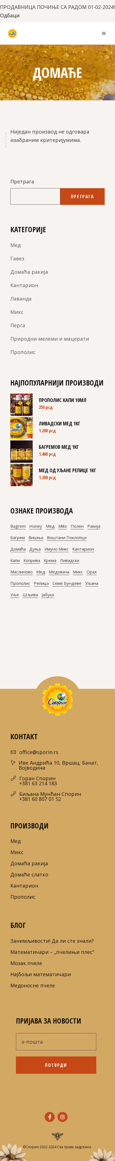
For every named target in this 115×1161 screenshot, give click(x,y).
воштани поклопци (67, 537)
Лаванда (21, 298)
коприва (31, 560)
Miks (62, 526)
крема (50, 560)
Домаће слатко (29, 874)
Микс (16, 312)
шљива (30, 594)
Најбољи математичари (40, 974)
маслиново (21, 572)
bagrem (18, 526)
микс (78, 572)
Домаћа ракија (29, 271)
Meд (15, 245)
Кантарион (24, 285)
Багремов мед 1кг (59, 446)
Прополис (22, 352)
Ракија (93, 526)
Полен (77, 526)
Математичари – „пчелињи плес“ (52, 952)
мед (40, 572)
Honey (35, 526)
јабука (48, 594)
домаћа (18, 549)
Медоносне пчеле (32, 985)
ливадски (69, 560)
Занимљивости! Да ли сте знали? (52, 940)
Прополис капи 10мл (63, 400)
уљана (91, 583)
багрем (17, 537)
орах (92, 572)
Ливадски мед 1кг (59, 423)
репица (41, 583)
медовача (59, 572)
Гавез (17, 258)
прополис (20, 583)
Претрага (22, 181)
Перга (17, 325)
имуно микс (56, 549)
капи (15, 560)
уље (14, 594)
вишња (35, 537)
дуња (35, 549)
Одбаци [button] (10, 15)
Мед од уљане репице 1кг (67, 470)
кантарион (83, 549)
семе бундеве (67, 583)
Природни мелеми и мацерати (49, 338)
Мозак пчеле (26, 963)
